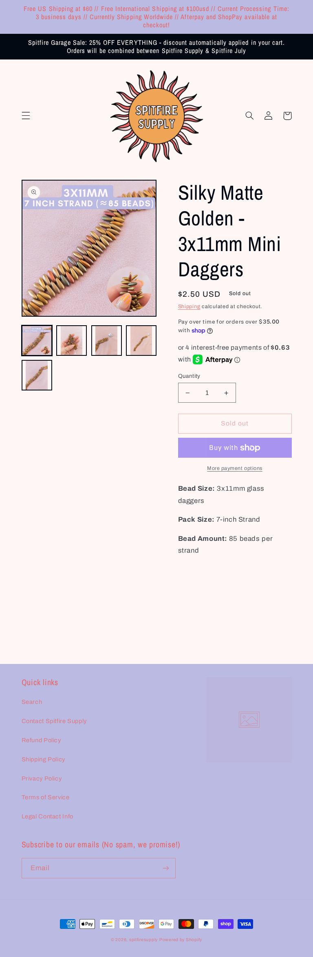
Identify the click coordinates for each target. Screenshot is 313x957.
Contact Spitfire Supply (54, 721)
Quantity (189, 376)
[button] (25, 115)
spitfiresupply (143, 939)
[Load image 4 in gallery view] (141, 340)
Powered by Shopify (180, 939)
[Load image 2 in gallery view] (71, 340)
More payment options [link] (234, 468)
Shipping (189, 306)
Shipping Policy (43, 759)
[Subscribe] (165, 868)
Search (32, 702)
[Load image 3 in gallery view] (106, 340)
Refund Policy (41, 740)
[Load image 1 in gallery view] (37, 340)
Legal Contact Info (47, 816)
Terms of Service (46, 797)
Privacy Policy (42, 778)
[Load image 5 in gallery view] (37, 375)
